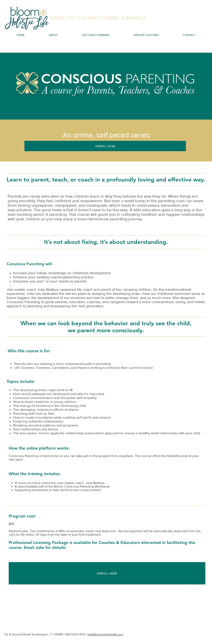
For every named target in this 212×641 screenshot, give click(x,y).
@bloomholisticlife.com (108, 634)
